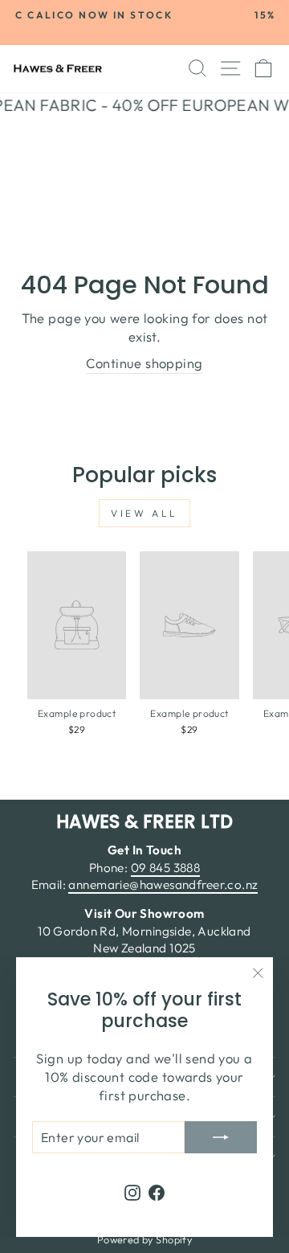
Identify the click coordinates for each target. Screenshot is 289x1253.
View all (144, 513)
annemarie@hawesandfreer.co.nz (163, 884)
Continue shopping (144, 362)
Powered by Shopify (144, 1239)
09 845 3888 (166, 867)
